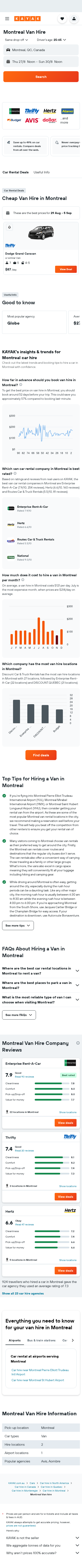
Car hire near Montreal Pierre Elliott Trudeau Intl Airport (40, 1372)
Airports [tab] (15, 1340)
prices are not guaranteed (21, 1525)
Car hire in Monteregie (25, 1490)
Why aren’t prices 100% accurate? (31, 1553)
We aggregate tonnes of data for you (33, 1545)
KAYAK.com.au (16, 1483)
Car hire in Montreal (54, 1490)
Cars (32, 1483)
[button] (7, 18)
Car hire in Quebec (51, 1486)
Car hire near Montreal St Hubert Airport (38, 1380)
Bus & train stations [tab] (41, 1340)
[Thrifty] (70, 1137)
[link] (41, 755)
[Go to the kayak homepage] (27, 18)
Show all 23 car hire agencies (23, 1293)
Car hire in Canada (25, 1486)
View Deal (66, 269)
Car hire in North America (54, 1483)
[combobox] (16, 40)
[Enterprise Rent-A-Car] (70, 1063)
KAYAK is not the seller (22, 1538)
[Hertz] (70, 1211)
